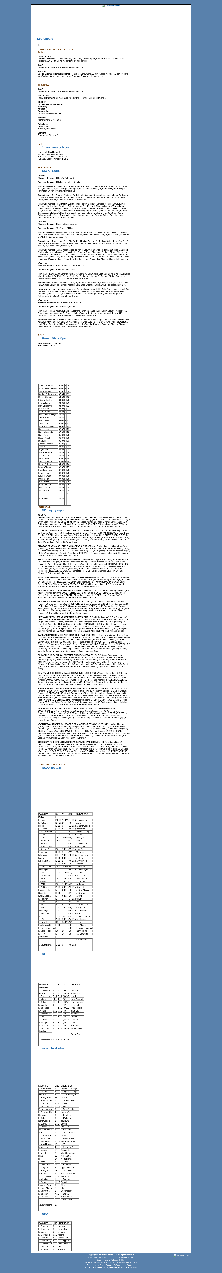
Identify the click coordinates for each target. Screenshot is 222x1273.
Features (106, 1257)
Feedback (131, 1265)
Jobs (174, 25)
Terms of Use (90, 1262)
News (90, 1257)
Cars (179, 25)
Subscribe (114, 1262)
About (89, 1265)
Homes (168, 25)
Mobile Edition (48, 30)
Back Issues (36, 30)
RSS (71, 30)
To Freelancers (120, 1265)
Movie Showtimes (62, 30)
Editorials (121, 1257)
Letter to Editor (98, 1265)
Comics (100, 1260)
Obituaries (112, 30)
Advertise (123, 1262)
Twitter (77, 30)
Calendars (130, 1257)
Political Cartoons (111, 1260)
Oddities (122, 1260)
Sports (113, 1257)
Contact (109, 1265)
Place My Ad (102, 30)
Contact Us (122, 30)
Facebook (85, 30)
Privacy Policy (103, 1262)
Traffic (93, 30)
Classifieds (186, 25)
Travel (91, 25)
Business (97, 1257)
